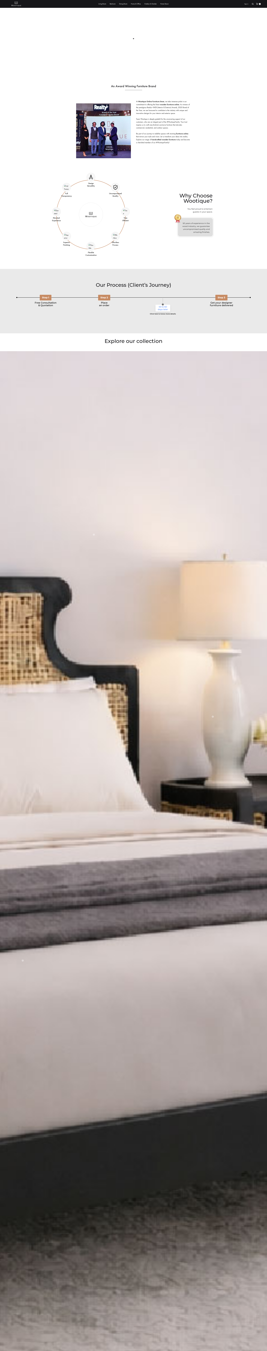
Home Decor (164, 4)
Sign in (246, 4)
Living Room (102, 4)
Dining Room (123, 4)
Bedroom (113, 4)
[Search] (252, 4)
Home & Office (136, 4)
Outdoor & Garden (150, 4)
